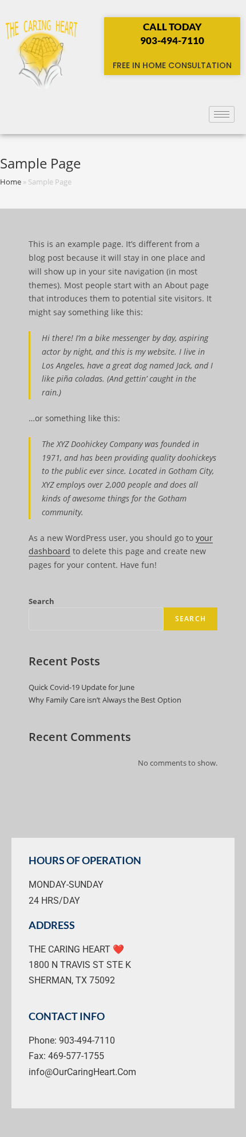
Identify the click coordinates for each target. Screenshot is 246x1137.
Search (41, 601)
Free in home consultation (172, 65)
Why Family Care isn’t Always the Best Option (105, 700)
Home (10, 182)
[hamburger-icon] (222, 114)
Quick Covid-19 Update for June (81, 687)
